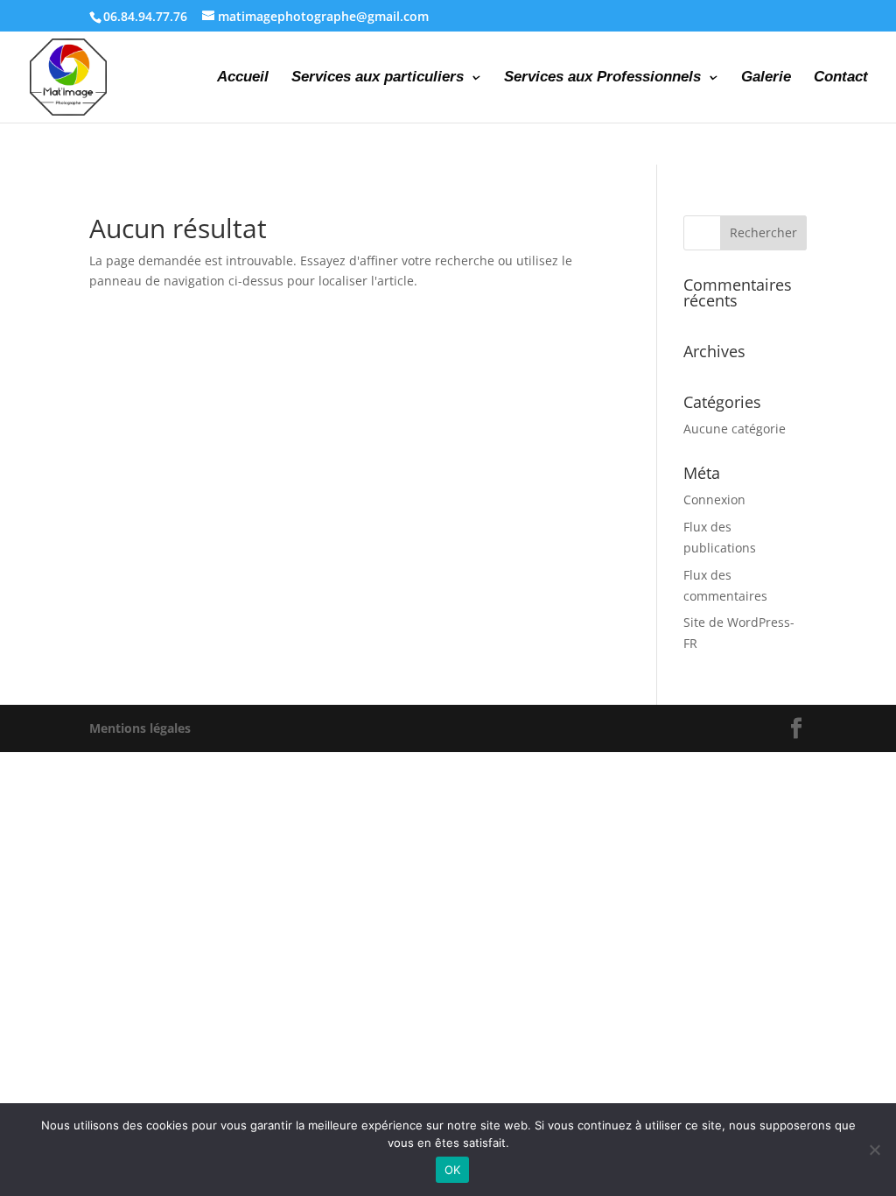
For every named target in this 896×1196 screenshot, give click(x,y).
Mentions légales (140, 728)
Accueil (243, 78)
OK (452, 1170)
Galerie (766, 78)
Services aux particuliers (377, 78)
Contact (841, 78)
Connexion (714, 499)
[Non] (874, 1149)
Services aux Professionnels (602, 78)
